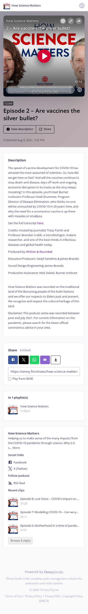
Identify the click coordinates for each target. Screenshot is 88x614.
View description (22, 129)
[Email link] (45, 360)
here (40, 223)
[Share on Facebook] (13, 360)
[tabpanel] (44, 248)
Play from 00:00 (22, 378)
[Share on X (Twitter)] (23, 360)
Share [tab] (12, 350)
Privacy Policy (33, 596)
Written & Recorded (39, 252)
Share (47, 129)
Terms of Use (13, 596)
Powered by (34, 572)
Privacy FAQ (52, 596)
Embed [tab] (25, 350)
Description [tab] (17, 160)
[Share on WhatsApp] (34, 360)
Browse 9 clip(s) (20, 540)
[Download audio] (55, 360)
